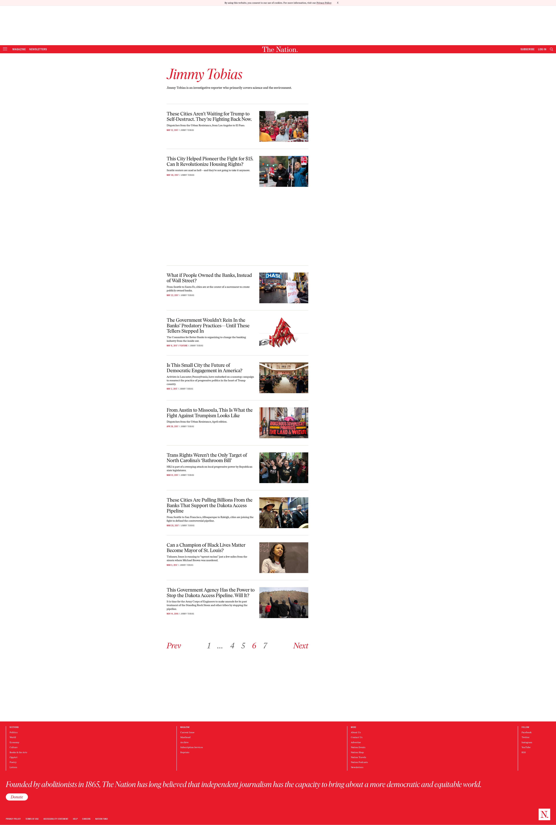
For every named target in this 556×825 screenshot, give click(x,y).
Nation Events (358, 747)
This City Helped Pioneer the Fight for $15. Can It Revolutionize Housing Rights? (210, 161)
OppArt (14, 757)
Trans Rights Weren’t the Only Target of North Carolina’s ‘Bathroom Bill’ (207, 457)
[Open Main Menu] (5, 49)
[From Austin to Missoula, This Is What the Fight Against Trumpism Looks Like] (283, 422)
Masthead (185, 737)
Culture (14, 747)
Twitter (526, 737)
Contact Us (356, 737)
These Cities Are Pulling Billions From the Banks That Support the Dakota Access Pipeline (210, 505)
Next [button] (300, 645)
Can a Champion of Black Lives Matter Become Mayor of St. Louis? (206, 547)
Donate (17, 796)
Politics (14, 732)
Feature (184, 345)
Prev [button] (174, 645)
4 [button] (232, 645)
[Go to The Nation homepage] (280, 49)
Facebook (527, 732)
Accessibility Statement (55, 819)
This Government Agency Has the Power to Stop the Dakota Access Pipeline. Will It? (211, 592)
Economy (14, 742)
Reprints (184, 752)
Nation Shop (357, 752)
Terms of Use (32, 819)
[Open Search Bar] (551, 49)
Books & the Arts (18, 752)
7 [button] (265, 645)
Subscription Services (191, 747)
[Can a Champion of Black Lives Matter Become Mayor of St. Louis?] (283, 557)
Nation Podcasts (359, 762)
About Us (356, 732)
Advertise (356, 742)
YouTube (526, 747)
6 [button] (254, 645)
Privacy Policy (324, 2)
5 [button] (243, 645)
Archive (184, 742)
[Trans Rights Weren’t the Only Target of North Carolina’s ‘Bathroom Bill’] (283, 467)
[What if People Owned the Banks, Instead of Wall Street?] (283, 288)
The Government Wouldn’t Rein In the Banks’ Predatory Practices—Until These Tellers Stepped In (208, 325)
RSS (524, 752)
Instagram (527, 742)
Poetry (13, 762)
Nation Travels (358, 757)
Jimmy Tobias (187, 130)
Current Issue (187, 732)
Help (75, 819)
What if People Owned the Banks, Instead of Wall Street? (209, 278)
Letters (13, 767)
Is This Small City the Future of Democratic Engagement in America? (204, 367)
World (13, 737)
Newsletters (38, 49)
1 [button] (208, 645)
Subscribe (528, 49)
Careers (86, 819)
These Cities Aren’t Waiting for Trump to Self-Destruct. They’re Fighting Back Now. (209, 116)
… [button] (220, 645)
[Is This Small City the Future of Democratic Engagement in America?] (283, 377)
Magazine (19, 49)
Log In (542, 49)
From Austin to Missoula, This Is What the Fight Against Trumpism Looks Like (210, 412)
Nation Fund (101, 819)
